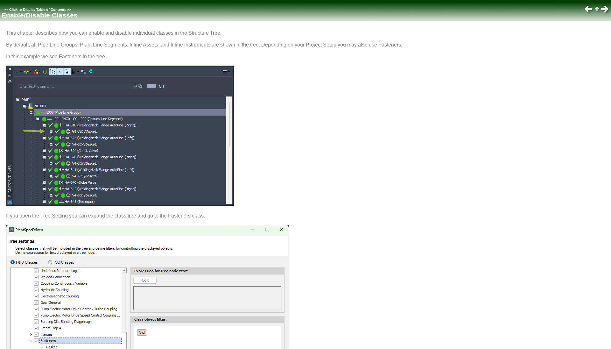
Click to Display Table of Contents (37, 9)
